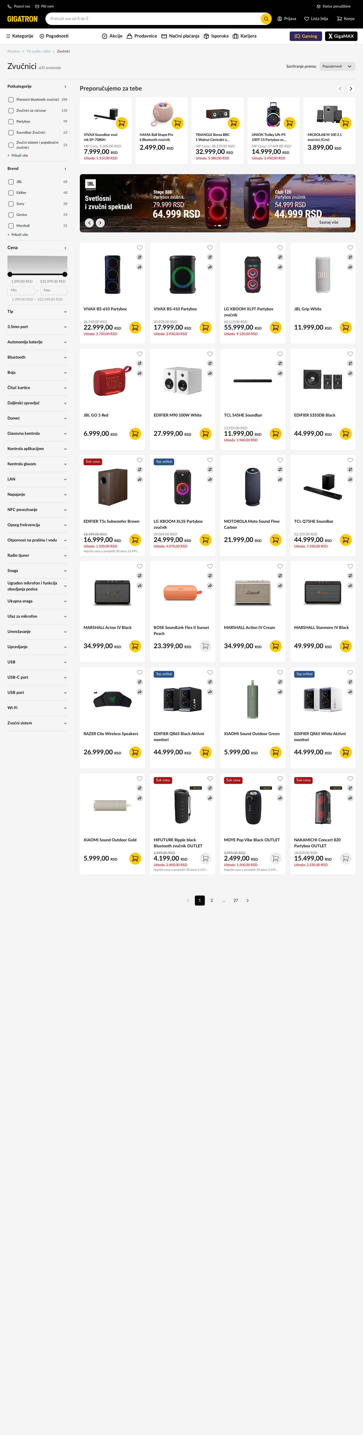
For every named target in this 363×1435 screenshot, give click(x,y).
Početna (13, 51)
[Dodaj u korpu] (122, 123)
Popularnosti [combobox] (332, 66)
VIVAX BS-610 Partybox (105, 309)
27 (236, 901)
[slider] (9, 274)
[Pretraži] (266, 18)
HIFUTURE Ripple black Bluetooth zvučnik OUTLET (178, 843)
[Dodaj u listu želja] (139, 247)
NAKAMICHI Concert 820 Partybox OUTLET (317, 843)
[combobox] (158, 18)
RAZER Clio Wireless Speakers (111, 734)
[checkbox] (10, 99)
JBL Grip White (308, 309)
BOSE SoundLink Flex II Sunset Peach (181, 631)
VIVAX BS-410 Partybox (175, 309)
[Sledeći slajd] (100, 222)
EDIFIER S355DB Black (315, 415)
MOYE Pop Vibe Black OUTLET (252, 840)
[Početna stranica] (22, 19)
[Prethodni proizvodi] (340, 88)
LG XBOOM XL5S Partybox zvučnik (178, 524)
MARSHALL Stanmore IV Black (321, 628)
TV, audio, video (38, 51)
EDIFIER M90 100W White (178, 415)
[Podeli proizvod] (139, 267)
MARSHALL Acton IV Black (108, 628)
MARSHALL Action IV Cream (249, 628)
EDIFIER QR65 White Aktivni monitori (320, 737)
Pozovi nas (22, 6)
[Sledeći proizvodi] (351, 88)
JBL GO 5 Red (96, 415)
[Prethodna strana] (188, 901)
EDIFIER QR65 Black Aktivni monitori (179, 737)
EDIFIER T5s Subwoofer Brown (111, 521)
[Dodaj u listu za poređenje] (139, 257)
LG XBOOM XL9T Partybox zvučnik (248, 312)
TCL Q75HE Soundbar (313, 521)
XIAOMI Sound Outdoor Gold (110, 840)
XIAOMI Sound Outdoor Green (252, 734)
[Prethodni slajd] (89, 222)
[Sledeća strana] (248, 901)
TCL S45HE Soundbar (243, 415)
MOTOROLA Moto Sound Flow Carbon (252, 524)
